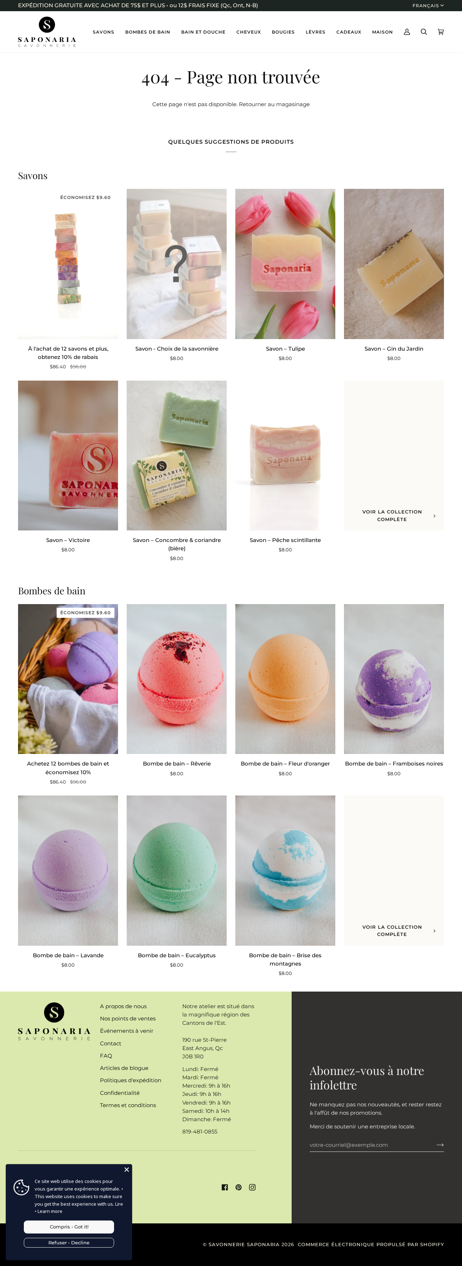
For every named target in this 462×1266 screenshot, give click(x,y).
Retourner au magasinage (274, 104)
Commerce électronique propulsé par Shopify (371, 1244)
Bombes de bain (52, 591)
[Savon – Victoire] (68, 456)
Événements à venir (126, 1031)
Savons (33, 176)
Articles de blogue (124, 1068)
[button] (103, 31)
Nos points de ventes (128, 1018)
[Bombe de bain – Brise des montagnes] (285, 870)
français (426, 5)
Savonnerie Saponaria (244, 1244)
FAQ (106, 1056)
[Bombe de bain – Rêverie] (177, 679)
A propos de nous (123, 1006)
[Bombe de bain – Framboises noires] (394, 679)
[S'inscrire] (434, 1145)
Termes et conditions (128, 1105)
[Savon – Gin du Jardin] (394, 264)
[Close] (126, 1169)
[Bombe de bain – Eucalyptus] (177, 870)
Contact (110, 1043)
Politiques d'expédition (130, 1080)
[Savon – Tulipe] (285, 264)
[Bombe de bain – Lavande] (68, 870)
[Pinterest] (238, 1187)
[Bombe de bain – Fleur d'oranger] (285, 679)
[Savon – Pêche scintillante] (285, 456)
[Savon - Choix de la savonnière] (177, 264)
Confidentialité (120, 1093)
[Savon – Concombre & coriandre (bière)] (177, 456)
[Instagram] (252, 1187)
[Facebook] (225, 1187)
